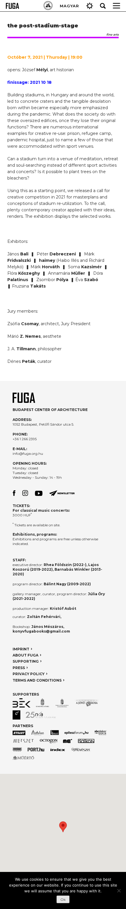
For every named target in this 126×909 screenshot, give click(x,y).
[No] (119, 891)
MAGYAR (69, 6)
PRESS (19, 668)
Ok (63, 899)
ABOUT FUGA (25, 655)
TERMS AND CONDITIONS (37, 680)
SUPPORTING (26, 661)
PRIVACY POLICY (29, 674)
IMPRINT (21, 649)
